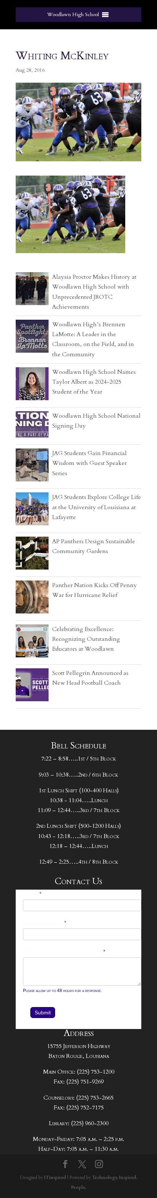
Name (32, 894)
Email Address (45, 923)
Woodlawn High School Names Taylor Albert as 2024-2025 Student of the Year (94, 382)
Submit (43, 1012)
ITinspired (55, 1177)
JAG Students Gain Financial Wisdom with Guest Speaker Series (89, 463)
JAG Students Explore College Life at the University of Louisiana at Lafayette (96, 507)
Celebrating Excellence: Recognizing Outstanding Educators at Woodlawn (86, 639)
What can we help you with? (64, 952)
